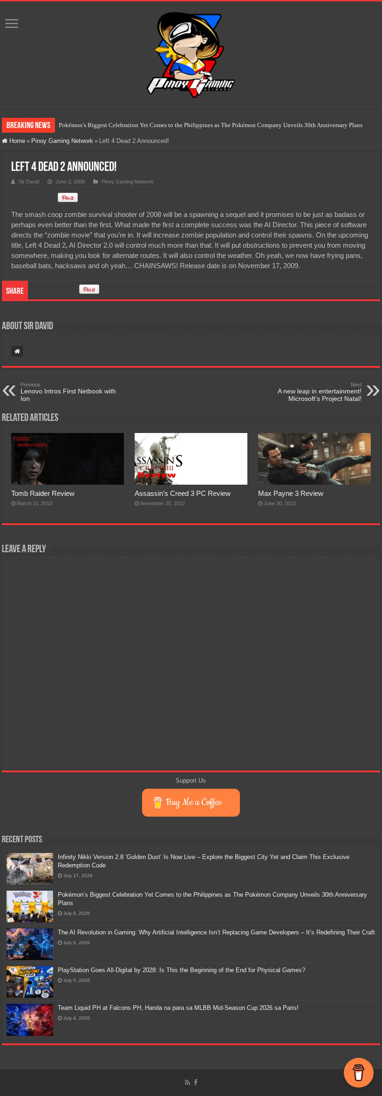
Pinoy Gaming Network (62, 140)
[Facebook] (195, 1082)
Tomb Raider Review (43, 493)
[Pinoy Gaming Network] (191, 53)
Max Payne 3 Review (290, 493)
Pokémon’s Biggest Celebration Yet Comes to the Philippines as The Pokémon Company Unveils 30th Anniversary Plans (210, 125)
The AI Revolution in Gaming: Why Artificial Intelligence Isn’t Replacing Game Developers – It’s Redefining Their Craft (216, 932)
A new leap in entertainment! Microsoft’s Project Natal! (320, 392)
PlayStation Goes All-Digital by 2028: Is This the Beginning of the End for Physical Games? (181, 970)
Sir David (29, 181)
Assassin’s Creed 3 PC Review (183, 493)
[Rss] (187, 1082)
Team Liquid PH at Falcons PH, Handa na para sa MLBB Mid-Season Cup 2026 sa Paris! (178, 1007)
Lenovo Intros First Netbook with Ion (68, 392)
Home (16, 140)
